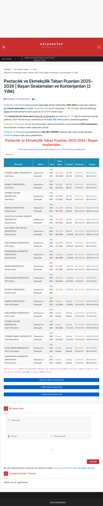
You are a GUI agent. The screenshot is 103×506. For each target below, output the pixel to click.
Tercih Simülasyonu (58, 502)
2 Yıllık (33, 69)
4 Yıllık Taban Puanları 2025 (51, 387)
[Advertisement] (51, 18)
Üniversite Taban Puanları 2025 (51, 380)
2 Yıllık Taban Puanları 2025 (51, 394)
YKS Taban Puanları (21, 69)
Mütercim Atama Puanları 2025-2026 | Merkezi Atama (40, 59)
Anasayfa (7, 69)
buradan (26, 372)
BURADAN (8, 135)
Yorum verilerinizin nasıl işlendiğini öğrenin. (74, 468)
